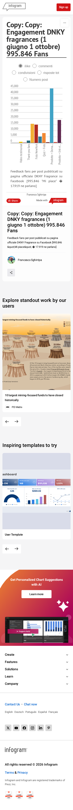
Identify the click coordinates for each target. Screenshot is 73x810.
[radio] (25, 66)
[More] (65, 23)
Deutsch (19, 711)
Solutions (11, 669)
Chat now (30, 704)
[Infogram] (14, 7)
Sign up (63, 7)
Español (42, 711)
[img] (21, 142)
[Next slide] (16, 421)
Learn (9, 676)
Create (9, 655)
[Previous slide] (7, 421)
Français (53, 711)
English (9, 711)
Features (11, 662)
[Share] (11, 272)
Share (15, 200)
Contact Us (12, 704)
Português (30, 711)
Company (11, 684)
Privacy (22, 772)
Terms (9, 772)
